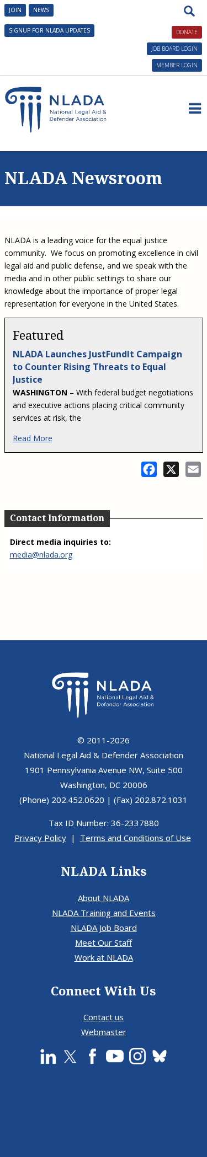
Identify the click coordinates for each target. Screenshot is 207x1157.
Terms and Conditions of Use (135, 837)
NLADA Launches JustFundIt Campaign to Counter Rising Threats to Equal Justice (97, 366)
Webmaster (103, 1031)
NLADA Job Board (104, 927)
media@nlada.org (41, 554)
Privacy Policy (40, 837)
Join (15, 10)
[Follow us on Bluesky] (159, 1056)
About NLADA (103, 897)
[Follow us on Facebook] (92, 1056)
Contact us (103, 1016)
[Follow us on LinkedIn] (48, 1056)
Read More (32, 438)
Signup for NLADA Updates (49, 30)
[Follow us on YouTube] (115, 1056)
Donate (187, 32)
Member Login (177, 65)
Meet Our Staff (103, 942)
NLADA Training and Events (104, 912)
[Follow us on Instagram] (137, 1056)
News (41, 10)
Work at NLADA (104, 957)
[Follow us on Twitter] (70, 1056)
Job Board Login (174, 48)
